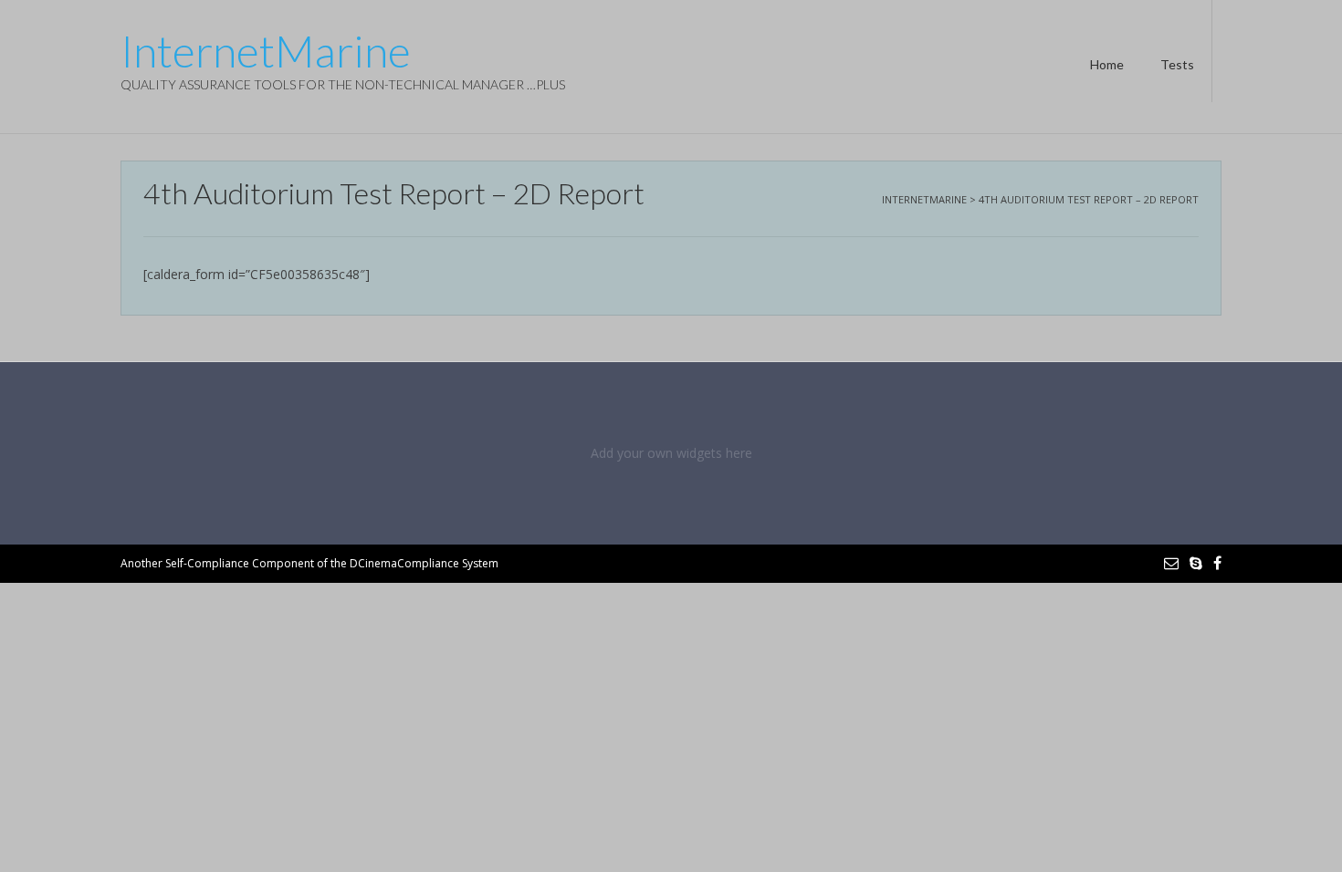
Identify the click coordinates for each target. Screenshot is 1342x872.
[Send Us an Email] (1171, 563)
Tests (1177, 64)
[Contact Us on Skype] (1196, 563)
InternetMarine (266, 51)
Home (1107, 64)
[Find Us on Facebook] (1217, 563)
